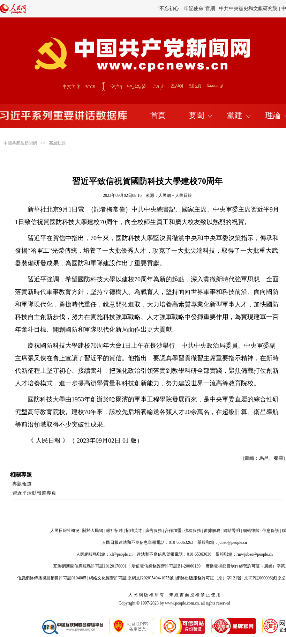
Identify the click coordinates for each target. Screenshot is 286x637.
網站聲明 (231, 530)
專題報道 (22, 484)
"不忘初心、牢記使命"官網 (186, 8)
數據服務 (212, 530)
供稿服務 (192, 530)
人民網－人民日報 (175, 195)
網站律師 (251, 530)
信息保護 (270, 530)
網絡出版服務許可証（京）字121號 (208, 578)
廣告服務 (153, 530)
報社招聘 (114, 530)
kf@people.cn (121, 554)
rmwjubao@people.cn (254, 554)
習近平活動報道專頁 (34, 493)
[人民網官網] (13, 12)
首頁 (158, 115)
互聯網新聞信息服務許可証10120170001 (90, 566)
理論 (273, 115)
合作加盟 (173, 530)
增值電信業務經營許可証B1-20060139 (166, 566)
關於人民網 (92, 530)
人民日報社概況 (65, 530)
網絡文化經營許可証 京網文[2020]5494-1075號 (131, 578)
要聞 (196, 115)
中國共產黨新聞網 (20, 143)
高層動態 (57, 143)
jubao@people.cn (232, 542)
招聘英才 (134, 530)
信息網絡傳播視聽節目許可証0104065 (51, 578)
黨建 (234, 115)
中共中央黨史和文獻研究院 (248, 8)
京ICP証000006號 (260, 578)
